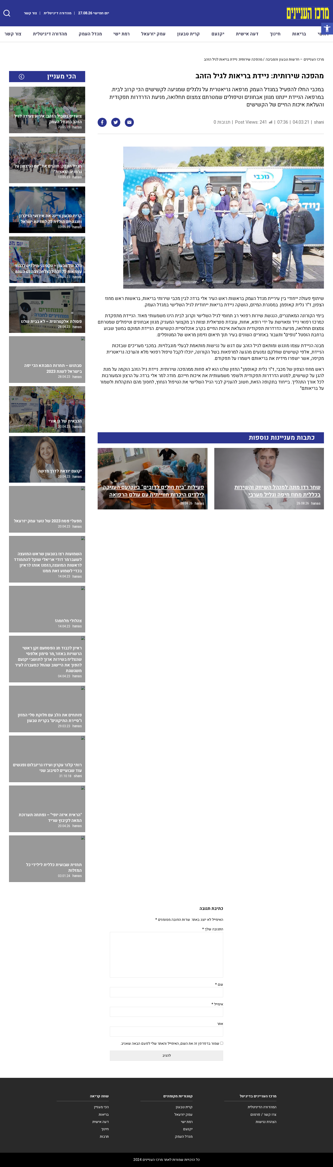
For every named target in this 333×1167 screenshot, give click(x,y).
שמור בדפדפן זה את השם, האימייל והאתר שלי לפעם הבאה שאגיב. (170, 1043)
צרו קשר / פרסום (263, 1114)
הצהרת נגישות (266, 1122)
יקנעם (217, 34)
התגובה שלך (212, 929)
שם (219, 984)
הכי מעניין (101, 1107)
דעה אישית (247, 34)
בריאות (299, 34)
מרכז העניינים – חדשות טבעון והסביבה (295, 59)
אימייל (217, 1004)
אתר (220, 1023)
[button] (327, 28)
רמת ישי (121, 34)
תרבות (104, 1136)
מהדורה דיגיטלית (57, 13)
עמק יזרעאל (153, 34)
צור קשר (30, 13)
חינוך (275, 34)
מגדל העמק (90, 34)
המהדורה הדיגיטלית (262, 1107)
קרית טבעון (188, 34)
